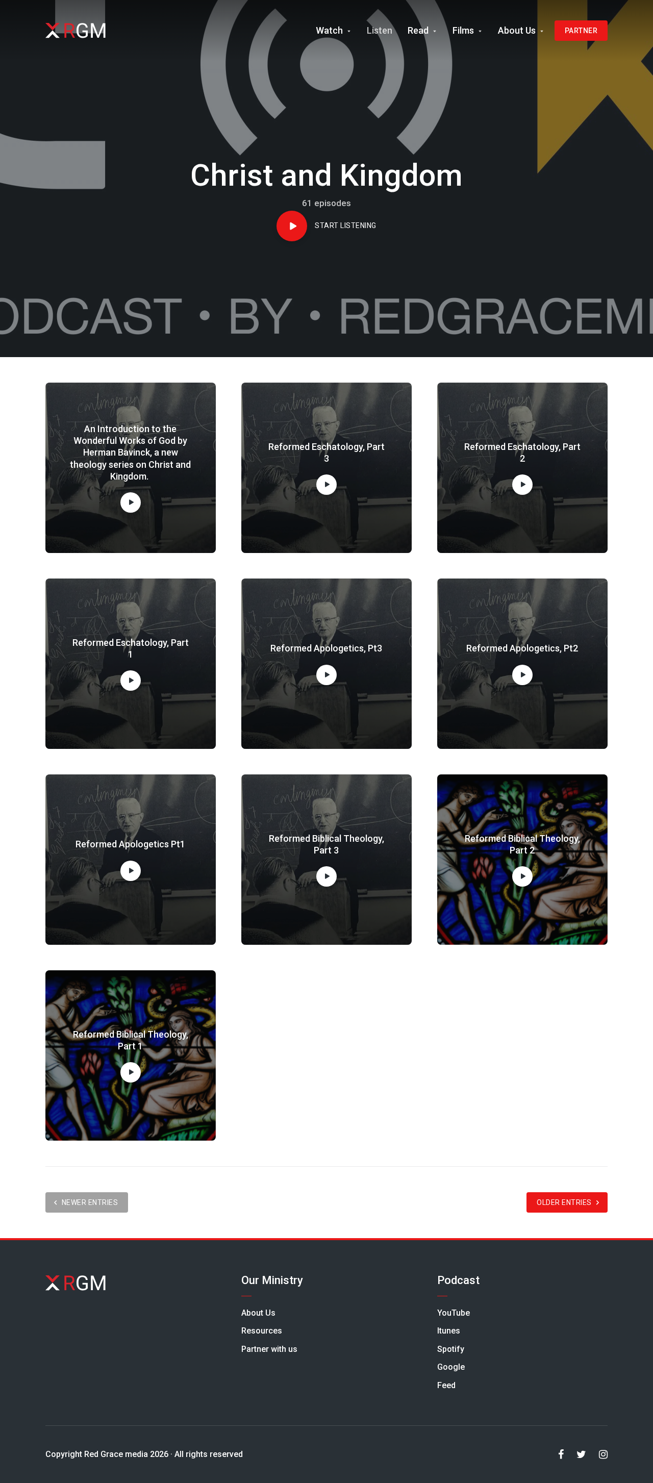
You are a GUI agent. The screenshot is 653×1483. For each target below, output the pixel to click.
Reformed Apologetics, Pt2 (522, 648)
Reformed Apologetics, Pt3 (326, 648)
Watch (329, 30)
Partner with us (269, 1349)
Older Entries (564, 1202)
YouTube (453, 1313)
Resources (261, 1331)
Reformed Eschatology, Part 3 (326, 452)
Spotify (450, 1349)
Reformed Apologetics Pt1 (130, 844)
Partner (581, 31)
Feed (446, 1385)
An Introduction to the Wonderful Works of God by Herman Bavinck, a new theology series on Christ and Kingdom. (130, 452)
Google (451, 1367)
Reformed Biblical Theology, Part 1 (130, 1040)
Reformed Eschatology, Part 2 (522, 452)
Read (418, 30)
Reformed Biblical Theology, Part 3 (326, 844)
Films (463, 30)
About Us (517, 30)
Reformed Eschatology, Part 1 (130, 648)
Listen (379, 30)
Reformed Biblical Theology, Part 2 (522, 844)
